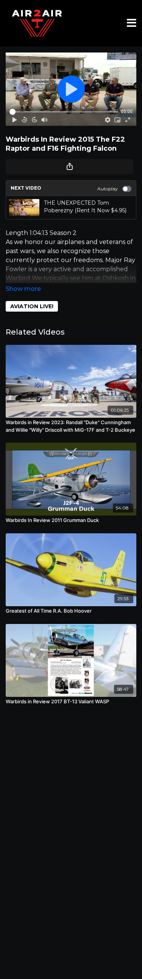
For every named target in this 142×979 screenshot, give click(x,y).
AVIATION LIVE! (31, 306)
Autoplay (107, 188)
